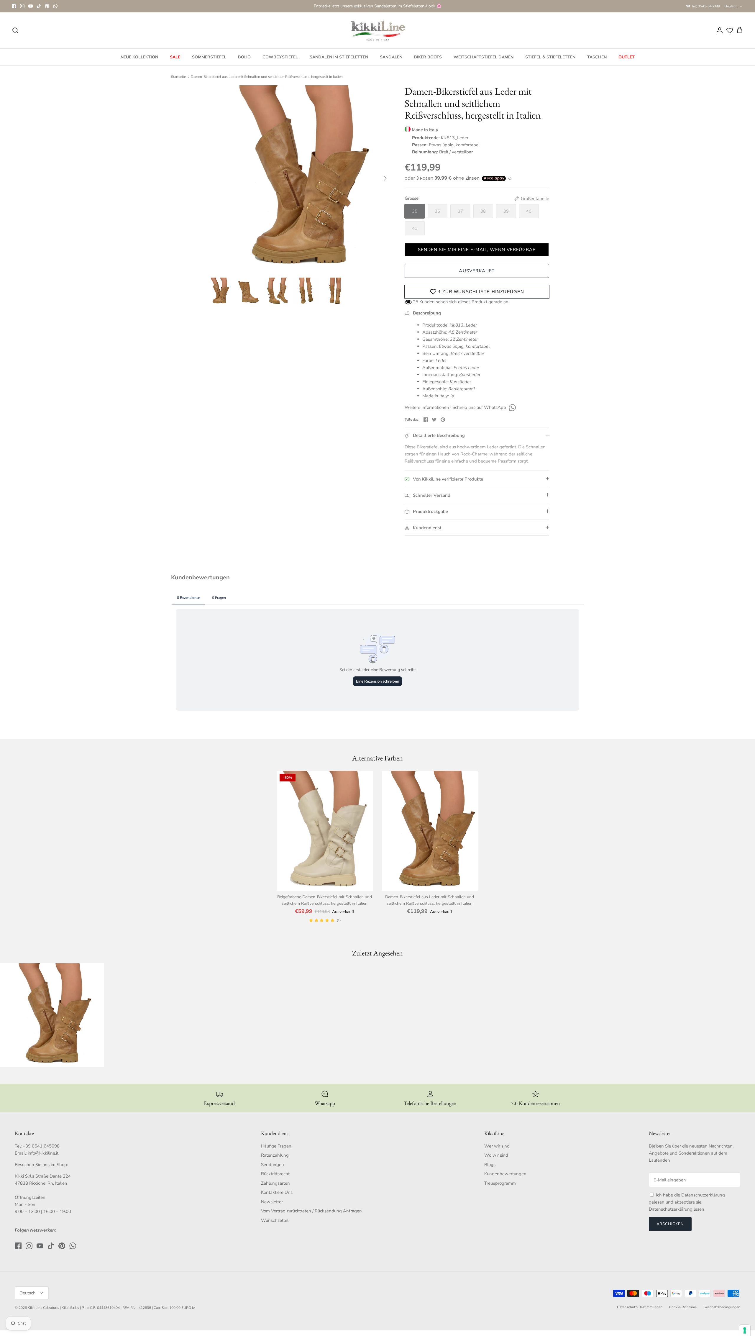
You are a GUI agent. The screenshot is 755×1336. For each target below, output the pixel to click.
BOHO (244, 57)
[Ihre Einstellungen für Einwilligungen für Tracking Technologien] (744, 1330)
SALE (175, 57)
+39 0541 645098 (41, 1146)
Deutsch (731, 6)
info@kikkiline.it (43, 1153)
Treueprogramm (500, 1183)
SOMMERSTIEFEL (209, 57)
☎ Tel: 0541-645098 (703, 6)
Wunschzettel (274, 1220)
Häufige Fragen (276, 1146)
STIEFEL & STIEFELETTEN (550, 57)
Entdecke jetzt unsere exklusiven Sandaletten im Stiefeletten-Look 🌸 (377, 6)
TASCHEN (597, 57)
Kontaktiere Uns (277, 1192)
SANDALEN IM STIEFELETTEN (339, 57)
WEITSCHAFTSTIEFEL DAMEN (483, 57)
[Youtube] (30, 6)
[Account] (718, 30)
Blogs (489, 1165)
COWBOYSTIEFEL (280, 57)
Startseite (178, 76)
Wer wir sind (497, 1146)
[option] (299, 178)
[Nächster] (385, 178)
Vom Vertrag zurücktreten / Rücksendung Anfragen (311, 1211)
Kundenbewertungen (505, 1174)
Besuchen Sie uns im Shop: (41, 1165)
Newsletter (272, 1202)
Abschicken (670, 1224)
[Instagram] (22, 6)
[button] (477, 250)
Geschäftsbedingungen (721, 1307)
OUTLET (626, 57)
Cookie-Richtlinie (683, 1307)
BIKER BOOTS (428, 57)
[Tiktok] (39, 6)
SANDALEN (391, 57)
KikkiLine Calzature (43, 1307)
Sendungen (272, 1165)
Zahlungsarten (275, 1183)
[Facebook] (14, 6)
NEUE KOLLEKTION (139, 57)
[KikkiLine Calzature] (377, 30)
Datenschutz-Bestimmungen (639, 1307)
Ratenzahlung (275, 1155)
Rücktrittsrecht (275, 1174)
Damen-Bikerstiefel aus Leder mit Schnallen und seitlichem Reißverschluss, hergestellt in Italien (267, 76)
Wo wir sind (496, 1155)
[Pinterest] (47, 6)
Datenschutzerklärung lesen (676, 1209)
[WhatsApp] (55, 6)
